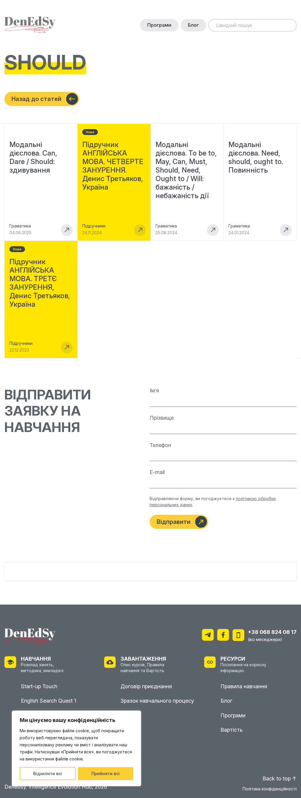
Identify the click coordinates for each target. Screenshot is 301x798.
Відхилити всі (47, 773)
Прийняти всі (105, 773)
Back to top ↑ (279, 778)
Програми (159, 25)
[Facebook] (223, 635)
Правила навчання (243, 686)
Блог (193, 25)
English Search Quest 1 (48, 701)
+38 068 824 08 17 (272, 632)
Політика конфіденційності (270, 789)
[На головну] (30, 25)
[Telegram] (208, 635)
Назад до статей (36, 98)
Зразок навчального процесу (157, 701)
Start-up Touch (39, 686)
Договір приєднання (146, 686)
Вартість (231, 730)
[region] (76, 748)
